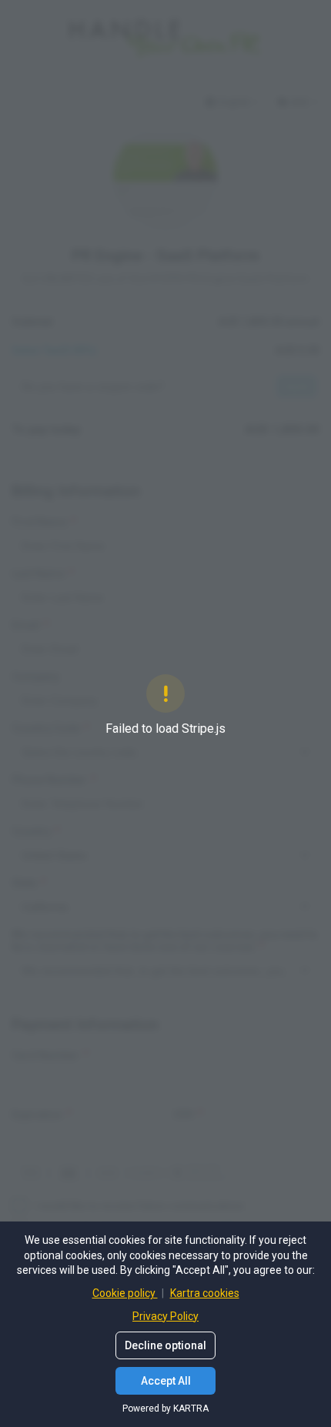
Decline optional (165, 1345)
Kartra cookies (204, 1293)
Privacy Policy (165, 1316)
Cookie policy (125, 1293)
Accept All (166, 1381)
